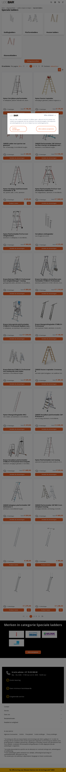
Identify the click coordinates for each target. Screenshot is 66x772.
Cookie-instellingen (16, 129)
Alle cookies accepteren (46, 129)
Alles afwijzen (49, 115)
